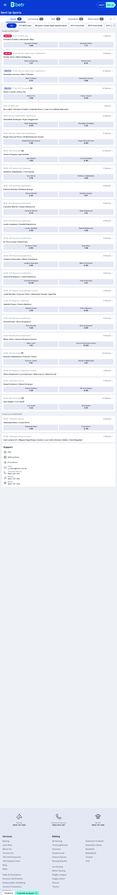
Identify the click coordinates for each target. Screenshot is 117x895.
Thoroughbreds (60, 845)
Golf (88, 861)
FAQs (5, 869)
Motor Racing (58, 870)
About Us (7, 849)
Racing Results (59, 861)
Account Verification (13, 878)
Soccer (55, 882)
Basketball (91, 853)
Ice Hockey (57, 866)
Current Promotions (12, 886)
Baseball (90, 849)
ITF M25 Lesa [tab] (25, 25)
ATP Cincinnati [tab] (77, 25)
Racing (6, 841)
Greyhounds (58, 853)
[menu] (5, 4)
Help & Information (12, 874)
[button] (27, 893)
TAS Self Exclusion (12, 857)
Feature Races (59, 857)
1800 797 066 (14, 479)
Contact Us (8, 853)
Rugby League (59, 874)
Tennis (55, 886)
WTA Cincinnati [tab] (95, 25)
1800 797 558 (14, 484)
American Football (94, 841)
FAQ (9, 452)
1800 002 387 (14, 474)
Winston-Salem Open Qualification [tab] (51, 25)
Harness (56, 849)
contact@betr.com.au (17, 468)
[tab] (16, 19)
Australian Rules (94, 845)
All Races (7, 890)
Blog (5, 865)
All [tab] (11, 25)
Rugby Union (58, 878)
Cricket (89, 857)
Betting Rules (13, 457)
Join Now (7, 845)
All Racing (57, 841)
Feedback (8, 893)
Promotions (13, 462)
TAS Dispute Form (11, 861)
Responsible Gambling (14, 882)
